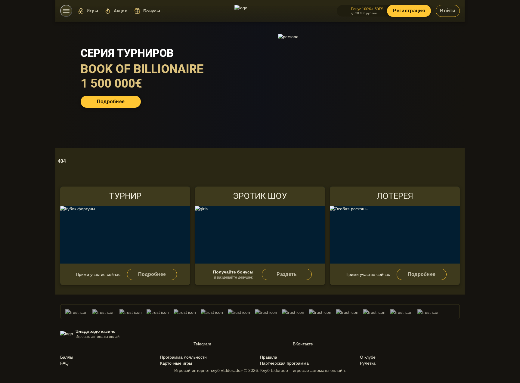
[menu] (66, 11)
